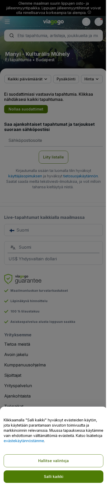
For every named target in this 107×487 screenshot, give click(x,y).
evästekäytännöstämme (24, 441)
